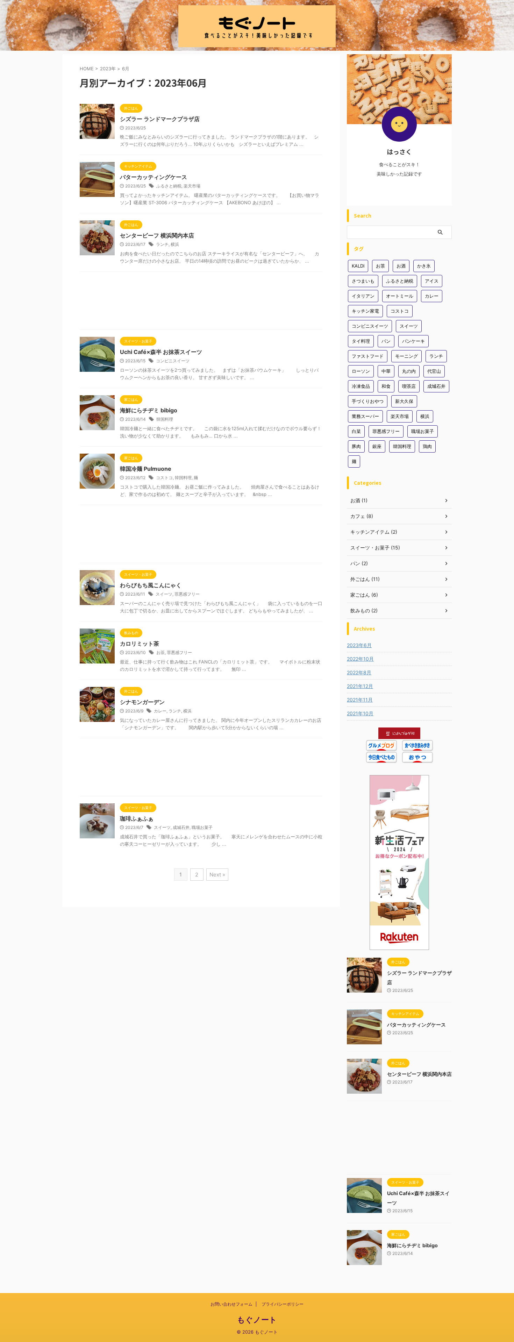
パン (386, 341)
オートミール (399, 296)
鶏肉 (427, 446)
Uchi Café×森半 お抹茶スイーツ (161, 351)
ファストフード (368, 356)
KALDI (358, 266)
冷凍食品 (361, 386)
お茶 (160, 652)
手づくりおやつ (368, 401)
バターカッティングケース (153, 176)
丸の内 (409, 371)
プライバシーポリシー (283, 1304)
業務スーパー (365, 416)
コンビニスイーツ (173, 360)
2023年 (108, 68)
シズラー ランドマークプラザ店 (160, 118)
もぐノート (257, 1319)
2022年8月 (359, 672)
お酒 (401, 266)
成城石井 (181, 827)
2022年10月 (360, 659)
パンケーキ (413, 341)
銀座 (376, 446)
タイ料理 (361, 341)
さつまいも (363, 281)
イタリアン (363, 296)
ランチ (162, 244)
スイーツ (164, 594)
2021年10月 (360, 713)
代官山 (434, 371)
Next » (217, 874)
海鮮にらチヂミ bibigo (148, 410)
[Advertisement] (201, 302)
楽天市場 (192, 186)
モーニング (406, 356)
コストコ (164, 477)
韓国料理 (164, 419)
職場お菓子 (202, 827)
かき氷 (424, 266)
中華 (386, 371)
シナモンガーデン (142, 701)
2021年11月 (360, 700)
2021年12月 (360, 686)
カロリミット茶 (139, 643)
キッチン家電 (365, 311)
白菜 (356, 431)
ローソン (361, 371)
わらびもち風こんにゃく (150, 585)
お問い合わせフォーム (231, 1304)
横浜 (175, 244)
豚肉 (356, 446)
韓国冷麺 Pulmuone (145, 468)
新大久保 (404, 401)
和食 (386, 386)
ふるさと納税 (168, 186)
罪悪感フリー (187, 594)
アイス (431, 281)
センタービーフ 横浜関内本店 (157, 235)
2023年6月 (359, 645)
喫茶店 (409, 386)
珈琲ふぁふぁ (137, 818)
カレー (160, 710)
